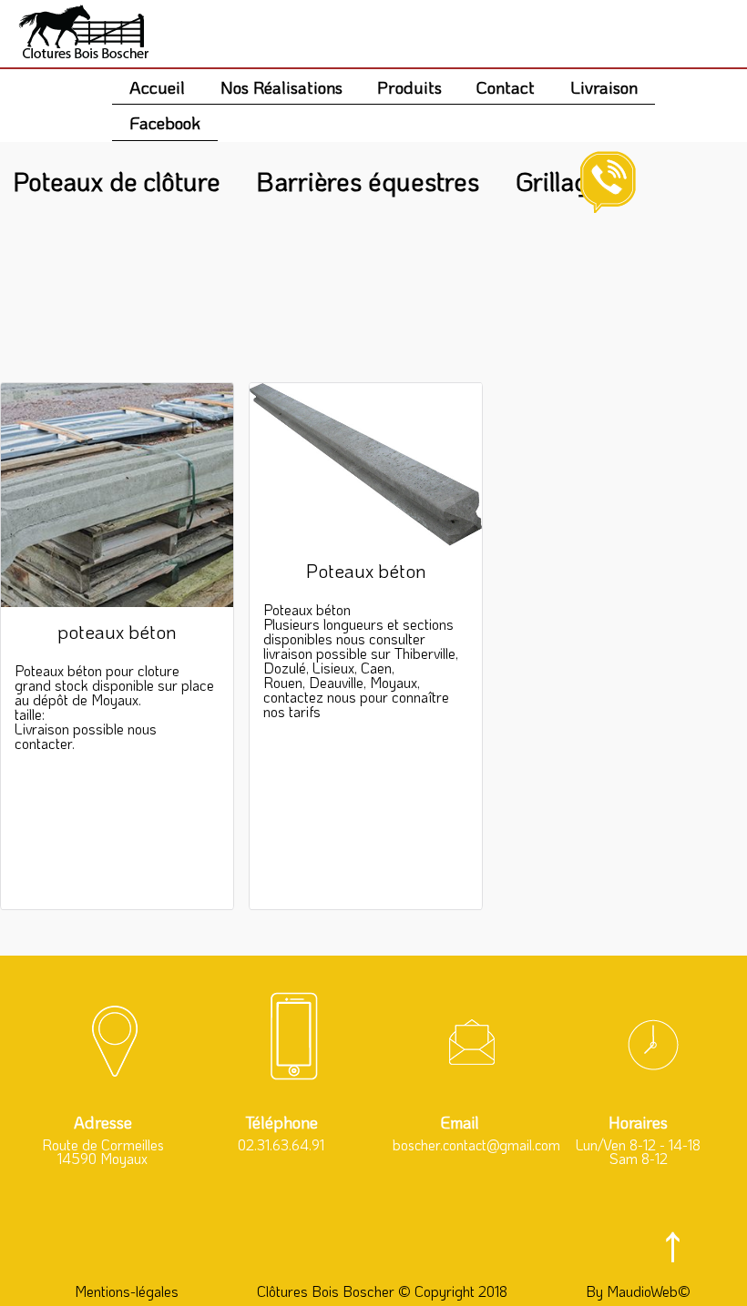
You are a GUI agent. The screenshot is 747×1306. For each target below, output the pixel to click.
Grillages (565, 180)
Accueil (157, 87)
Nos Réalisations (281, 87)
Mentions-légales (127, 1291)
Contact (505, 87)
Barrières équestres (367, 180)
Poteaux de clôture (116, 180)
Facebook (164, 122)
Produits (409, 87)
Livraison (604, 87)
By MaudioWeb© (638, 1291)
